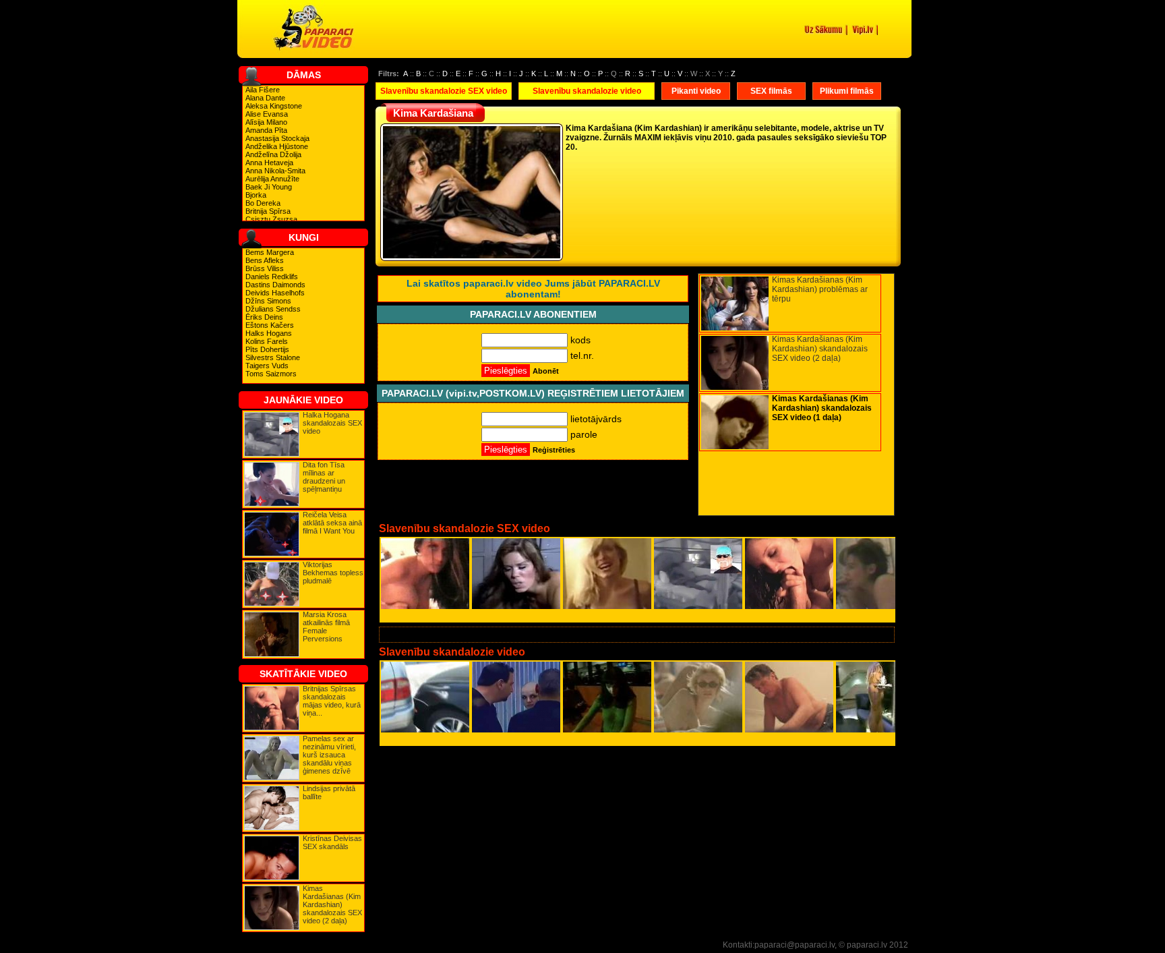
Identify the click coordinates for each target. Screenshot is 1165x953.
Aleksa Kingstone (273, 106)
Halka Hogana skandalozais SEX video (332, 423)
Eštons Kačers (269, 325)
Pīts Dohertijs (267, 349)
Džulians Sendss (273, 309)
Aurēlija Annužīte (272, 179)
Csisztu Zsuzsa (271, 219)
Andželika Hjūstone (276, 146)
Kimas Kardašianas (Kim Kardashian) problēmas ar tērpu (820, 289)
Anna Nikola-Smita (275, 171)
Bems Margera (269, 252)
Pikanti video (696, 91)
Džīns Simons (268, 301)
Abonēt (546, 371)
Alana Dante (265, 98)
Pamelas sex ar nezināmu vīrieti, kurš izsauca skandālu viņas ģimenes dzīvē (329, 754)
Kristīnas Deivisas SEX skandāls (332, 842)
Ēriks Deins (264, 317)
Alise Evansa (266, 114)
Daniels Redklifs (271, 276)
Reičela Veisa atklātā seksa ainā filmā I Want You (332, 523)
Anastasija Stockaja (277, 138)
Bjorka (255, 195)
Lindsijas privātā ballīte (329, 792)
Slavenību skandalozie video (587, 91)
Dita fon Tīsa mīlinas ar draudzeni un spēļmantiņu (324, 477)
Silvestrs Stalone (272, 357)
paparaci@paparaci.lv (794, 945)
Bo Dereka (262, 203)
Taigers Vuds (267, 366)
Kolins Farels (266, 341)
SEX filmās (771, 91)
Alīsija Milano (266, 122)
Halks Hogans (268, 333)
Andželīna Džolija (273, 154)
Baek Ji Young (268, 187)
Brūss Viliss (264, 268)
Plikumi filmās (847, 91)
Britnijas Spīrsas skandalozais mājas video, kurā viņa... (332, 701)
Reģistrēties (554, 450)
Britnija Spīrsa (268, 211)
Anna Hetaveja (269, 162)
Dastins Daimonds (275, 285)
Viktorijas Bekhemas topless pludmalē (333, 572)
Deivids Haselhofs (275, 293)
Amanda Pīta (266, 130)
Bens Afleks (264, 260)
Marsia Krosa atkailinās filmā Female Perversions (326, 626)
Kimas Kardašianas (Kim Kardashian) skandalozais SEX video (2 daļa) (332, 904)
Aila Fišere (262, 90)
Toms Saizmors (271, 374)
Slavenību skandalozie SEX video (443, 91)
